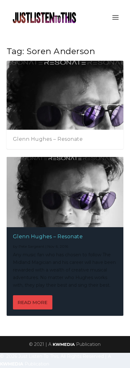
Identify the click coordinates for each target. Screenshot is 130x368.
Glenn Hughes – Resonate (48, 139)
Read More (32, 302)
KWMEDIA (64, 344)
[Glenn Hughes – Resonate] (65, 192)
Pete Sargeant (31, 246)
